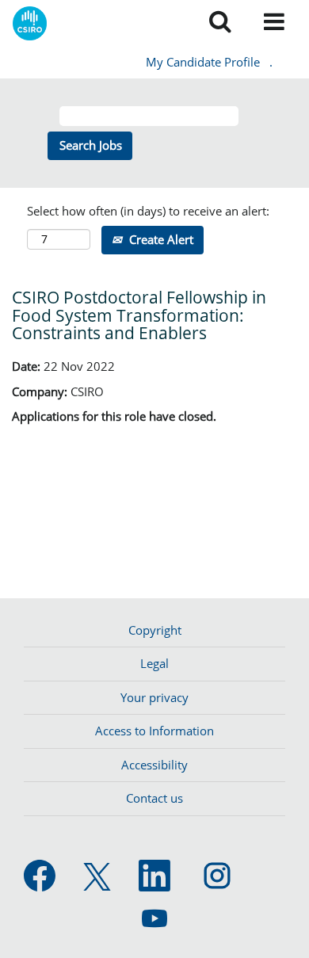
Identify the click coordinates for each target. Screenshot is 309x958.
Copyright (154, 630)
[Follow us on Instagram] (217, 876)
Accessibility (154, 765)
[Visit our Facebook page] (39, 876)
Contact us (154, 798)
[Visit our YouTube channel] (154, 919)
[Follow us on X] (97, 877)
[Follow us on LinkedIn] (154, 876)
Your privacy (154, 697)
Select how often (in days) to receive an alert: (148, 211)
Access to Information (154, 731)
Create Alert (159, 239)
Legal (154, 663)
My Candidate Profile (203, 62)
